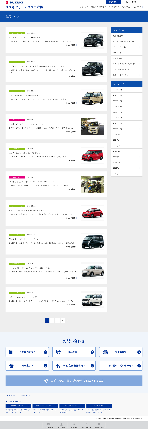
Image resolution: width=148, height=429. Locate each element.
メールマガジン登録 (70, 406)
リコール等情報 (98, 406)
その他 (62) (117, 58)
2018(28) (116, 168)
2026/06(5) (117, 101)
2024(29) (116, 140)
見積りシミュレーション (44, 406)
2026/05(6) (117, 106)
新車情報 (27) (118, 36)
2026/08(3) (117, 90)
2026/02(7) (117, 123)
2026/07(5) (117, 95)
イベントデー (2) (119, 47)
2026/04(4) (117, 112)
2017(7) (116, 173)
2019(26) (116, 162)
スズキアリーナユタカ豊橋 (24, 7)
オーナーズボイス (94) (121, 69)
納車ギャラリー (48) (120, 75)
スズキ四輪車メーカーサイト (17, 406)
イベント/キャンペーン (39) (123, 41)
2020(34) (116, 157)
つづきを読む (71, 45)
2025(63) (116, 134)
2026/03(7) (117, 117)
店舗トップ (84, 7)
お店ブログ (137, 7)
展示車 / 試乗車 (114, 7)
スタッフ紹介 (126, 7)
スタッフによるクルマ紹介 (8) (124, 64)
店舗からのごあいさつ (98, 7)
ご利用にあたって (11, 395)
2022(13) (116, 145)
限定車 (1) (117, 53)
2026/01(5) (117, 129)
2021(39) (116, 151)
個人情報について (27, 395)
